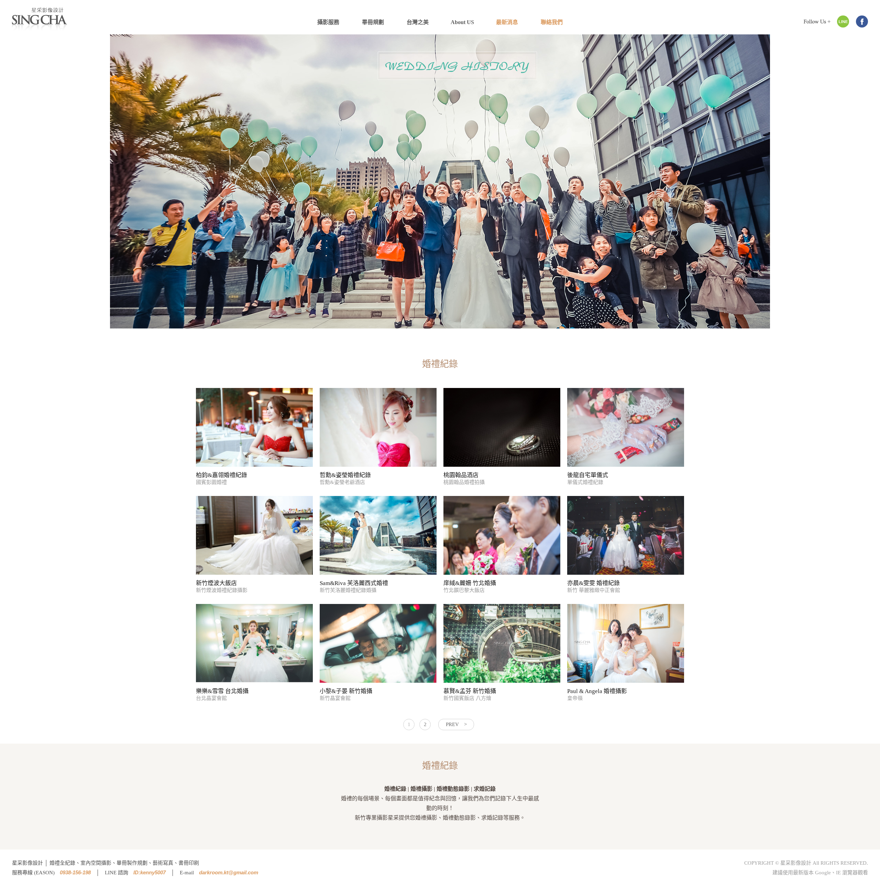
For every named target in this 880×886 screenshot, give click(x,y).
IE (838, 872)
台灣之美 (418, 22)
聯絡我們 (552, 22)
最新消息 (507, 22)
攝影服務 (328, 22)
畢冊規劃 (373, 22)
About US (462, 22)
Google (823, 872)
